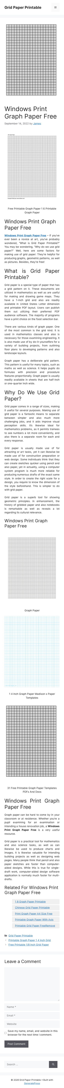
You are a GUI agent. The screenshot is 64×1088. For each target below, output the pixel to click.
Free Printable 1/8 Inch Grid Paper (28, 944)
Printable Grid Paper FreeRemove (35, 925)
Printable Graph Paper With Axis (34, 919)
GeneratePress (32, 1083)
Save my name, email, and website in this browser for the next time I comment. (33, 1032)
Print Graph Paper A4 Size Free (33, 913)
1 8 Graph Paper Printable (30, 901)
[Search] (53, 1064)
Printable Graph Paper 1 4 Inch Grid (29, 940)
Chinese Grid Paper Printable (32, 907)
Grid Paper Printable (22, 7)
